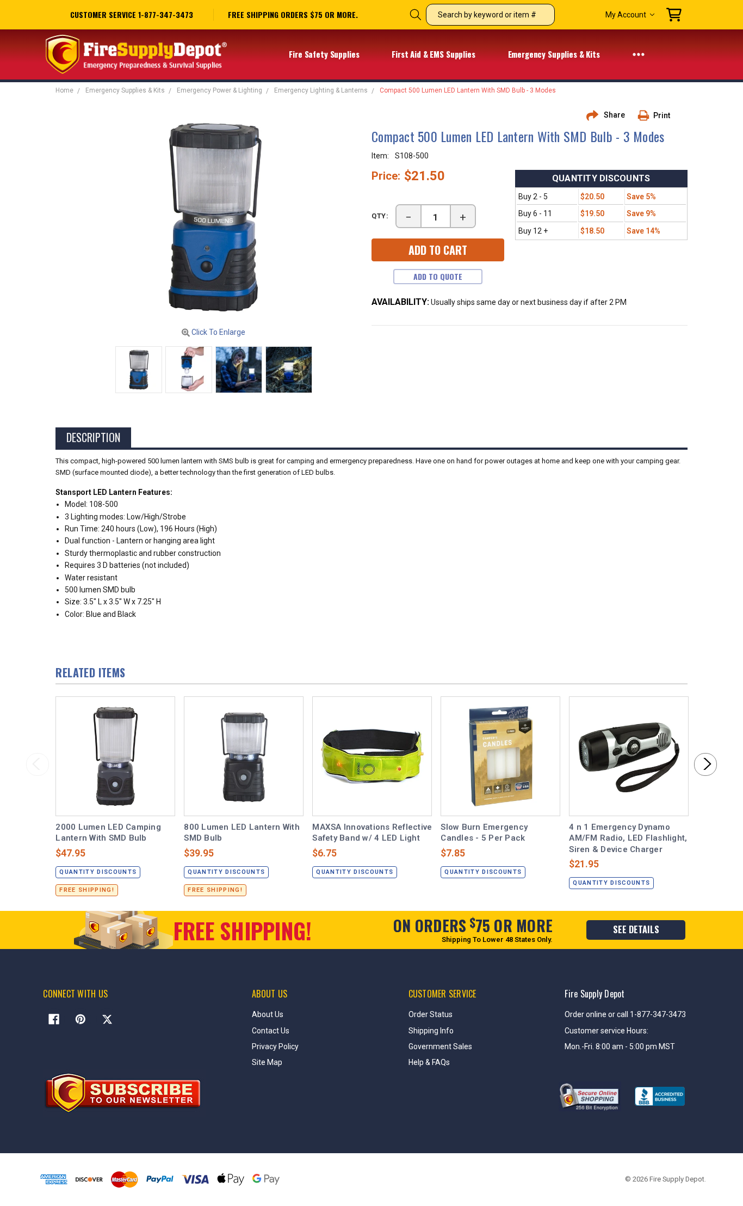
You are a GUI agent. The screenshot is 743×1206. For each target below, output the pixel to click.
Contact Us (270, 1030)
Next (705, 764)
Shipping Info (431, 1030)
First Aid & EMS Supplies (434, 54)
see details (636, 929)
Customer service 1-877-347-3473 (131, 14)
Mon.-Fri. (580, 1046)
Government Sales (440, 1046)
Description (93, 437)
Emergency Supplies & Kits (555, 54)
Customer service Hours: (606, 1030)
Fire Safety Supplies (325, 54)
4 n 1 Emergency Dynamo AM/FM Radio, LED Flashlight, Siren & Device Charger (628, 838)
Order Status (430, 1014)
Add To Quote (437, 276)
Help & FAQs (429, 1062)
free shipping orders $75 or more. (293, 14)
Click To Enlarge (217, 332)
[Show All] (638, 53)
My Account (625, 14)
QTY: (380, 216)
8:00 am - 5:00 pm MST (635, 1046)
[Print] (647, 115)
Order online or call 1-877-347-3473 (625, 1014)
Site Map (267, 1062)
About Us (267, 1014)
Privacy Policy (275, 1046)
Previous (37, 764)
